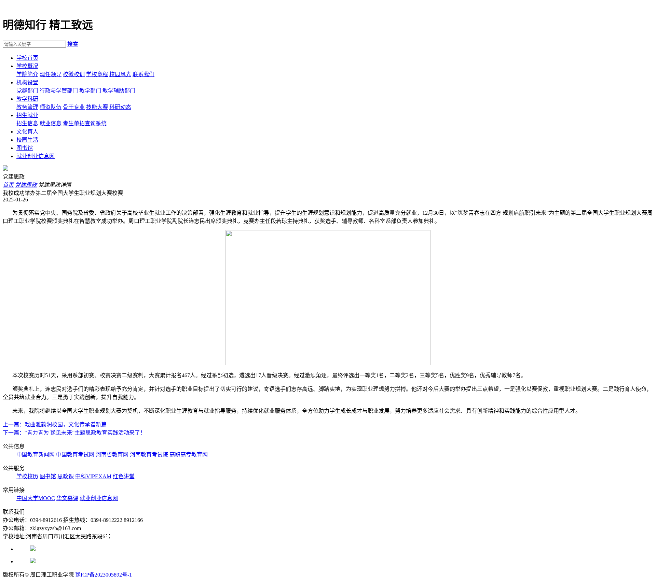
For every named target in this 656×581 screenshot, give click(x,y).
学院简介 (27, 74)
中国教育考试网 (75, 454)
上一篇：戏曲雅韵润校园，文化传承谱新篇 (55, 424)
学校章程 (97, 74)
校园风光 (120, 74)
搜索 (72, 44)
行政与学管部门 (59, 91)
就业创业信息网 (35, 156)
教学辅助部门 (118, 91)
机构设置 (27, 82)
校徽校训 (74, 74)
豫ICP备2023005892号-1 (103, 575)
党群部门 (27, 91)
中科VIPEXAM (93, 476)
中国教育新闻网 (35, 454)
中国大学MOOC (35, 498)
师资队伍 (51, 107)
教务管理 (27, 107)
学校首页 (27, 58)
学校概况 (27, 66)
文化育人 (27, 131)
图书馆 (24, 148)
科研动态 (120, 107)
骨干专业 (74, 107)
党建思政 (26, 185)
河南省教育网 (112, 454)
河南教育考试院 (149, 454)
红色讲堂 (124, 476)
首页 (8, 185)
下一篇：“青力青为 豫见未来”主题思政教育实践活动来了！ (74, 433)
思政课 (65, 476)
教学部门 (90, 91)
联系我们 (143, 74)
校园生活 (27, 140)
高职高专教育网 (188, 454)
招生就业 (27, 115)
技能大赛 (97, 107)
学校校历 (27, 476)
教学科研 (27, 99)
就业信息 (51, 123)
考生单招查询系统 (85, 123)
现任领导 (51, 74)
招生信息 (27, 123)
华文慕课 (67, 498)
